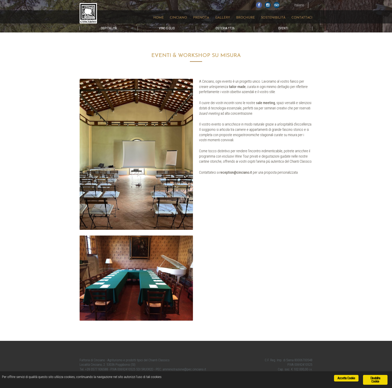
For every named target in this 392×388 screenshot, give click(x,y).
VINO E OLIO (167, 28)
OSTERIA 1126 (225, 28)
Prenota (201, 17)
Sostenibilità (273, 17)
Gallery (222, 17)
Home (158, 17)
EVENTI (283, 28)
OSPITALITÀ (109, 28)
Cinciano (178, 17)
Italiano (299, 5)
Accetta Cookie (346, 378)
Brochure (245, 17)
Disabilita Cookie (375, 379)
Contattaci (302, 17)
